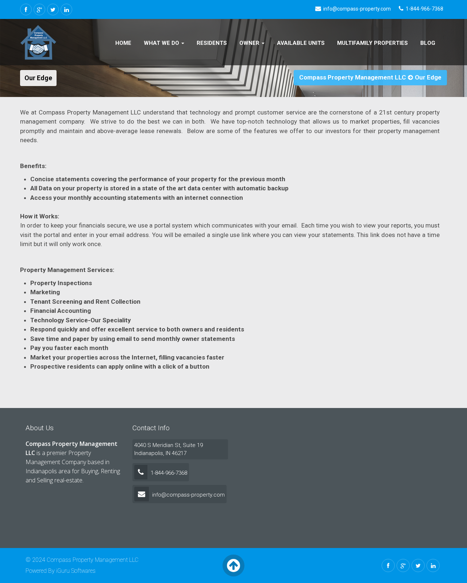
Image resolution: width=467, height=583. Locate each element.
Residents (212, 43)
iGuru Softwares (76, 570)
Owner (250, 43)
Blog (427, 43)
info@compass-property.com (188, 494)
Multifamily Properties (372, 43)
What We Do (162, 43)
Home (123, 43)
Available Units (301, 43)
